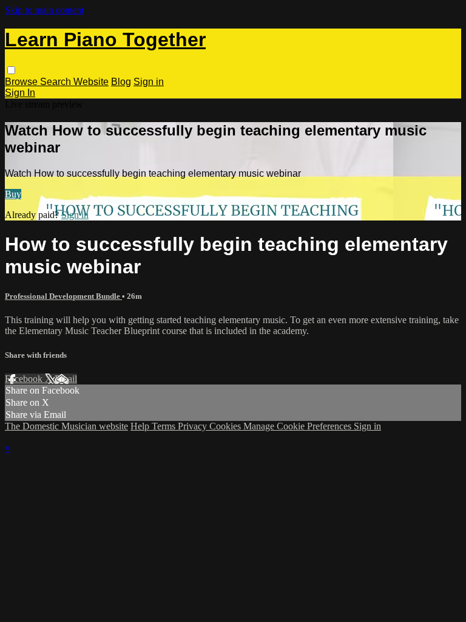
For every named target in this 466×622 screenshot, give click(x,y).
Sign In (20, 92)
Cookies (226, 426)
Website (91, 82)
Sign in (148, 82)
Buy (13, 194)
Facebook (25, 379)
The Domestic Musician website (66, 426)
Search (56, 82)
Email (66, 379)
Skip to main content (44, 10)
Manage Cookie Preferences (298, 426)
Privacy (193, 426)
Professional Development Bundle (63, 296)
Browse (22, 82)
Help (141, 426)
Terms (165, 426)
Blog (121, 82)
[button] (11, 70)
